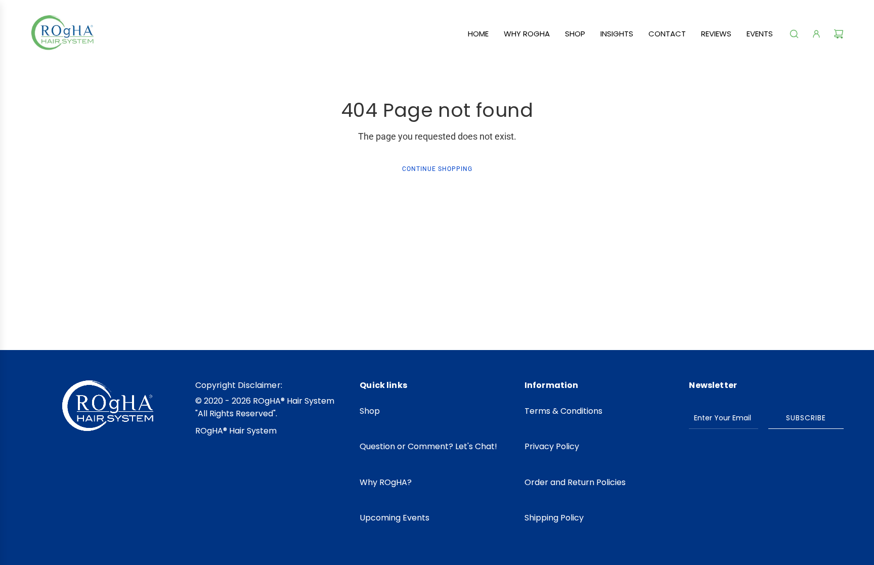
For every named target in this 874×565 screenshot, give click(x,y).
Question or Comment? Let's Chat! (428, 446)
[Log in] (816, 34)
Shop (370, 411)
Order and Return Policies (575, 482)
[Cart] (838, 34)
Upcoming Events (394, 518)
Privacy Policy (552, 446)
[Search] (794, 34)
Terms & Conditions (563, 411)
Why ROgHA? (386, 482)
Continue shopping (437, 168)
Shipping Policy (554, 518)
